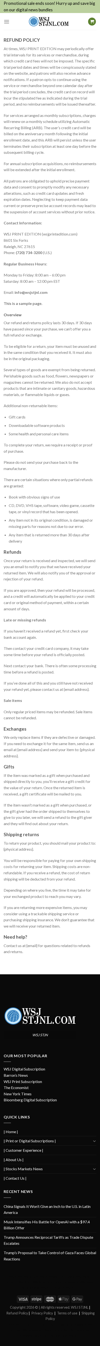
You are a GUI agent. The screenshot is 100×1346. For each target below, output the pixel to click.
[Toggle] (94, 1141)
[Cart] (92, 22)
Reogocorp (80, 1324)
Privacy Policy (42, 1313)
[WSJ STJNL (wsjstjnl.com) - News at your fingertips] (48, 21)
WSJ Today (86, 1282)
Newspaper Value (31, 1335)
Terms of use (67, 1313)
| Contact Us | (15, 1178)
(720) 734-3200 (29, 252)
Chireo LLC (27, 1324)
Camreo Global (52, 1335)
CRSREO (52, 1324)
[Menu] (6, 21)
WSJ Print (71, 1287)
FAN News (13, 1324)
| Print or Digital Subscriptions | (30, 1140)
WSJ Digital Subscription (24, 1069)
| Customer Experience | (23, 1150)
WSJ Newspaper (49, 1276)
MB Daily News (80, 1330)
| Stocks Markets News (23, 1168)
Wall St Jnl (25, 1282)
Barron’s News (16, 1075)
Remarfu (11, 1282)
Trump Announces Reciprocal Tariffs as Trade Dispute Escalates (48, 1240)
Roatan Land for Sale (56, 1330)
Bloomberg (65, 1324)
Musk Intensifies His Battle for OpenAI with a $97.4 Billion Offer (47, 1224)
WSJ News (15, 1276)
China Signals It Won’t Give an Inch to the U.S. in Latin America (47, 1209)
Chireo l (41, 1324)
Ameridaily (67, 1276)
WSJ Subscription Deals (47, 1282)
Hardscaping (70, 1282)
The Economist (16, 1087)
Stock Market (70, 1335)
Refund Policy (17, 1313)
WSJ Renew (30, 1276)
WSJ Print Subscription (23, 1081)
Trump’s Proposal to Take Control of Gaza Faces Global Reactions (50, 1255)
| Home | (11, 1131)
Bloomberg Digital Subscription (30, 1099)
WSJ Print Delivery (52, 1287)
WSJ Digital (83, 1276)
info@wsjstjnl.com (31, 292)
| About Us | (14, 1159)
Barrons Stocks (30, 1287)
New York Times (18, 1093)
